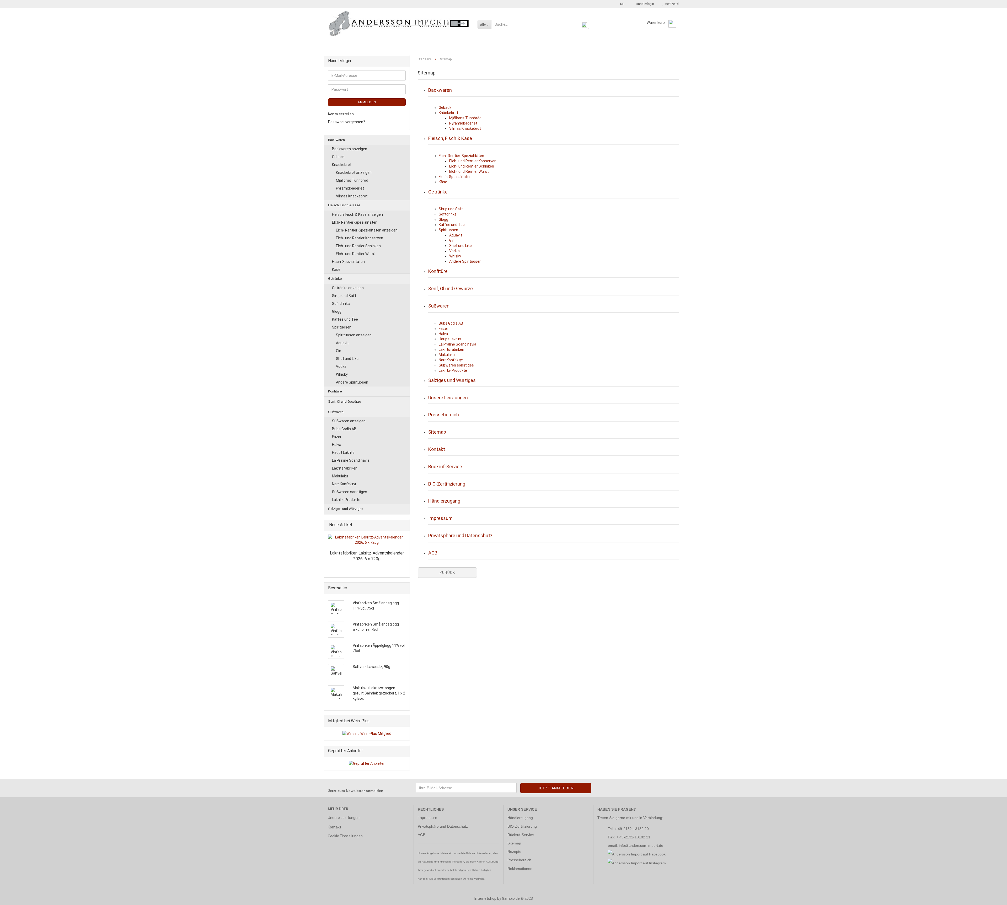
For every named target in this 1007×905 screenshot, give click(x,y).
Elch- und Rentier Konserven (472, 161)
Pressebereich (443, 414)
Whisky (455, 256)
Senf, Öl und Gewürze (470, 45)
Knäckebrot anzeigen (354, 172)
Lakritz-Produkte (453, 370)
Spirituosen (448, 230)
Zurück (447, 572)
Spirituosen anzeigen (354, 335)
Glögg (443, 219)
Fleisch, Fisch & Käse (374, 45)
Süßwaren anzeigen (349, 421)
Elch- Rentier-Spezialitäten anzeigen (367, 230)
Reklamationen (519, 868)
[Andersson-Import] (399, 23)
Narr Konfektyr (451, 360)
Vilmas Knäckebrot (465, 128)
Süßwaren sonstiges (456, 365)
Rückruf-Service (445, 466)
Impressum (440, 518)
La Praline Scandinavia (457, 344)
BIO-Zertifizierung (446, 484)
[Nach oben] (992, 897)
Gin (451, 240)
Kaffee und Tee (452, 225)
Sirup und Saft (451, 209)
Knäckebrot (448, 113)
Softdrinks (448, 214)
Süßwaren (507, 45)
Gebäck (445, 107)
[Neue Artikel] (404, 525)
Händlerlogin (644, 4)
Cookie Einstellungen (345, 836)
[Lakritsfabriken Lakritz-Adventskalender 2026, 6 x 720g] (367, 540)
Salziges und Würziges (547, 45)
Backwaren (338, 45)
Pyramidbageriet (463, 123)
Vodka (454, 251)
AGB (432, 553)
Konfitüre (434, 45)
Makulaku (447, 355)
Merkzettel (671, 4)
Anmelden (367, 102)
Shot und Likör (461, 246)
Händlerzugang (444, 501)
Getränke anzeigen (348, 288)
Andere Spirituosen (465, 261)
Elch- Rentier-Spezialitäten (461, 156)
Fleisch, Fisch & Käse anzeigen (357, 214)
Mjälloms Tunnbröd (465, 118)
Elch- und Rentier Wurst (469, 171)
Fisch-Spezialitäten (455, 177)
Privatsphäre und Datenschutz (460, 535)
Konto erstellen (341, 114)
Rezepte (514, 851)
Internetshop (485, 898)
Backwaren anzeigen (349, 149)
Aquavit (455, 235)
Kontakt (436, 449)
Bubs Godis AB (451, 323)
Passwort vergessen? (346, 122)
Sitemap (437, 432)
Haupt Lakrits (450, 339)
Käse (443, 182)
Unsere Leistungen (448, 397)
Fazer (443, 328)
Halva (443, 334)
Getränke (408, 45)
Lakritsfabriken (451, 349)
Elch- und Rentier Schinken (471, 166)
